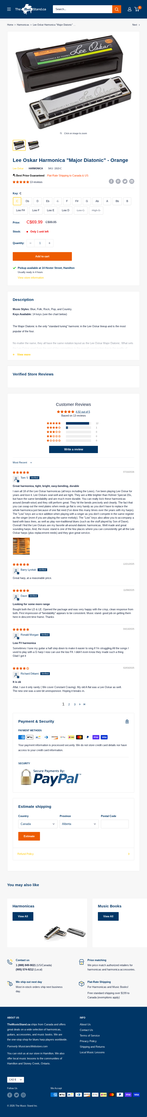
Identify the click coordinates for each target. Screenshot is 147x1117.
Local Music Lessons (92, 1052)
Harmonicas (23, 24)
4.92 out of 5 (83, 411)
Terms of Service (90, 1035)
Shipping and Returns (92, 1046)
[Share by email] (131, 181)
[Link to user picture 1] (21, 546)
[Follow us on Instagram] (23, 1095)
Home (10, 24)
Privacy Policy (88, 1041)
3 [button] (74, 704)
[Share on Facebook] (111, 181)
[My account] (129, 9)
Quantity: (18, 243)
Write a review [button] (73, 449)
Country (23, 816)
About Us (85, 1024)
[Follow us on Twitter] (16, 1095)
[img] (21, 472)
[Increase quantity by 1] (49, 243)
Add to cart (42, 256)
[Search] (116, 9)
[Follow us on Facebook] (9, 1095)
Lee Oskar (18, 168)
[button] (21, 181)
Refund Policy (25, 853)
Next (134, 24)
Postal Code (108, 816)
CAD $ (12, 1079)
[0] (137, 9)
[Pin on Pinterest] (118, 181)
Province (65, 816)
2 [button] (69, 704)
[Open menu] (9, 9)
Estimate (29, 836)
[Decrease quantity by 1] (30, 243)
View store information (31, 277)
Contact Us (86, 1029)
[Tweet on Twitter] (124, 181)
